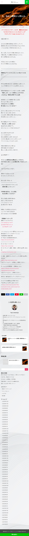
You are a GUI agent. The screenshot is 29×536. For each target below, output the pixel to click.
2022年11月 (5, 483)
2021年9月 (5, 515)
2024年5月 (5, 444)
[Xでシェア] (3, 294)
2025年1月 (5, 426)
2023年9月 (5, 462)
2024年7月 (5, 440)
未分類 (3, 395)
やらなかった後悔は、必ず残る (8, 379)
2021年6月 (5, 521)
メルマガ (4, 393)
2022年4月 (5, 499)
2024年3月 (5, 449)
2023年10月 (5, 460)
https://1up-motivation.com (9, 260)
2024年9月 (5, 435)
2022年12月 (5, 481)
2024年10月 (5, 433)
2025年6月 (5, 415)
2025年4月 (5, 419)
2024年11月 (5, 431)
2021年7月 (5, 519)
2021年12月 (5, 508)
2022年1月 (5, 506)
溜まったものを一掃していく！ (8, 383)
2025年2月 (5, 424)
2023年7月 (5, 467)
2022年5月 (5, 496)
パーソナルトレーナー (7, 222)
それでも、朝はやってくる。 (8, 377)
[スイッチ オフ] (27, 2)
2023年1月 (5, 478)
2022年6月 (5, 494)
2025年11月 (5, 403)
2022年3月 (5, 501)
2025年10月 (5, 406)
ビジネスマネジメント (7, 224)
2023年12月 (5, 456)
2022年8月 (5, 490)
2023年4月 (5, 474)
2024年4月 (5, 446)
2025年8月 (5, 410)
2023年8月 (5, 465)
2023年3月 (5, 476)
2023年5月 (5, 471)
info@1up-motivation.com (8, 252)
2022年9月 (5, 487)
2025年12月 (5, 401)
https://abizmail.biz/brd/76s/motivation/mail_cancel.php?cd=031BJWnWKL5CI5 (10, 287)
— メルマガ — (14, 13)
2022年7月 (5, 492)
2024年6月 (5, 442)
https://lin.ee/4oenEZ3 (7, 239)
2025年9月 (5, 408)
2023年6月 (5, 469)
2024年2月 (5, 451)
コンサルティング (6, 226)
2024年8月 (5, 437)
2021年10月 (5, 512)
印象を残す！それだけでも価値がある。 (10, 381)
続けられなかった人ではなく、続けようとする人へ (13, 374)
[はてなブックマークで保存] (12, 294)
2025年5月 (5, 417)
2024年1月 (5, 453)
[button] (26, 294)
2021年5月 (5, 524)
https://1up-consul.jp (7, 246)
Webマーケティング (6, 388)
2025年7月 (5, 412)
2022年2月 (5, 503)
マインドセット (5, 391)
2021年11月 (5, 510)
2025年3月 (5, 421)
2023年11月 (5, 458)
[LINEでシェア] (21, 294)
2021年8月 (5, 517)
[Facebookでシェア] (8, 294)
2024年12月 (5, 428)
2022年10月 (5, 485)
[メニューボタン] (2, 2)
